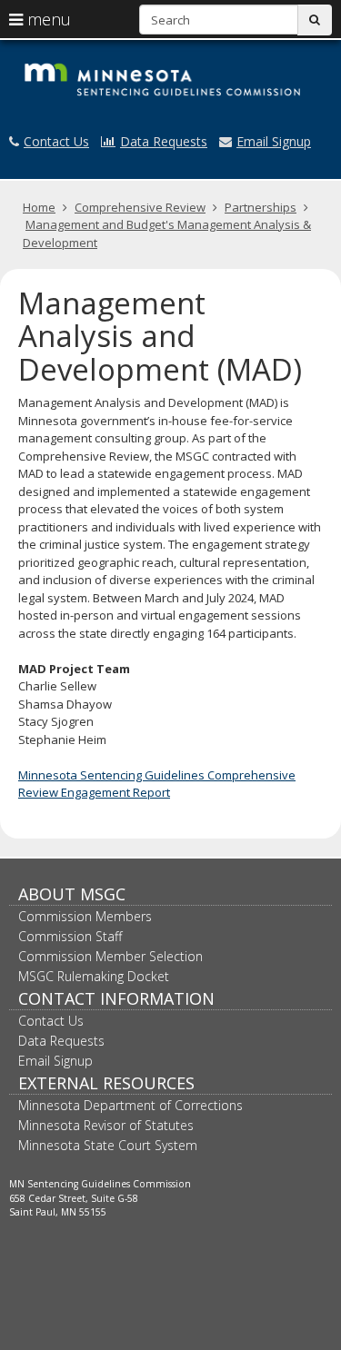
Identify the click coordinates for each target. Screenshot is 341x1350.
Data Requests (163, 141)
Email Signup (273, 141)
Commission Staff (70, 936)
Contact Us (56, 141)
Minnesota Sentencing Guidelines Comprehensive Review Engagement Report (157, 784)
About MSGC (71, 894)
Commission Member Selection (110, 956)
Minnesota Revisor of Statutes (106, 1125)
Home (39, 207)
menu (47, 19)
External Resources (106, 1083)
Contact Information (116, 998)
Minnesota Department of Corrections (130, 1105)
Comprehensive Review (140, 207)
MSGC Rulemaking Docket (93, 976)
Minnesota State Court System (107, 1145)
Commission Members (85, 916)
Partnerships (260, 207)
